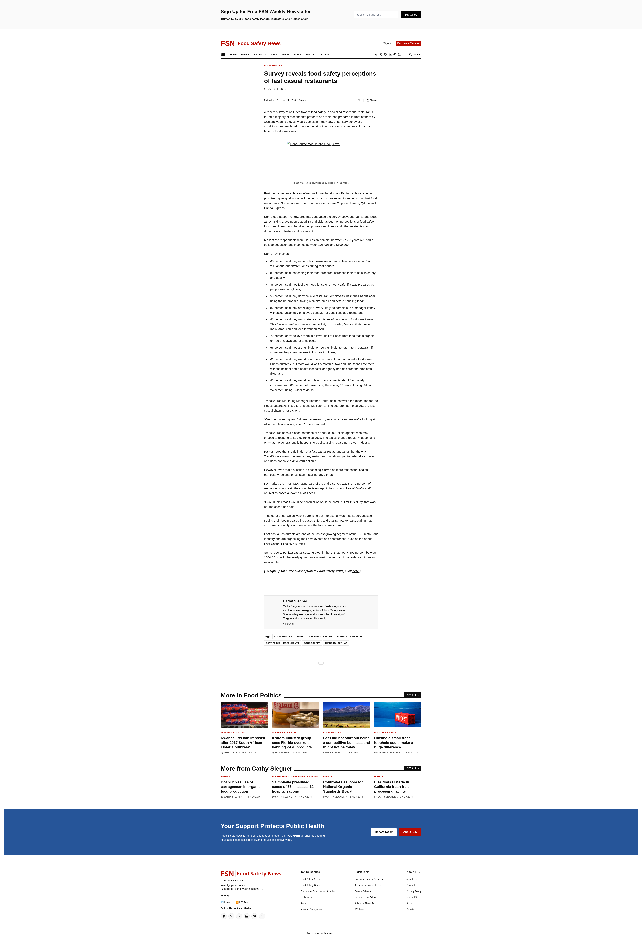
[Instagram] (385, 54)
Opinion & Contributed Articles (318, 891)
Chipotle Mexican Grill (314, 405)
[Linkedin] (390, 54)
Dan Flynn (282, 752)
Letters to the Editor (365, 897)
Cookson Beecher (388, 752)
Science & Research (349, 636)
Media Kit (411, 897)
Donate (410, 909)
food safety (312, 643)
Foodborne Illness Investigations (295, 776)
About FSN (410, 832)
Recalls (304, 903)
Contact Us (412, 885)
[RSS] (399, 54)
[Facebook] (376, 54)
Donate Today (384, 832)
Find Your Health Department (370, 879)
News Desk (230, 752)
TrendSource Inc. (336, 643)
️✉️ (225, 902)
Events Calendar (363, 891)
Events (225, 776)
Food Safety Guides (311, 885)
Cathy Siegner (276, 89)
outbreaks (306, 897)
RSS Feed (359, 909)
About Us (411, 879)
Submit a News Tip (365, 903)
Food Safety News (325, 933)
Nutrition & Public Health (314, 636)
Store (409, 903)
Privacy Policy (413, 891)
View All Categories (311, 909)
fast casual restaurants (282, 643)
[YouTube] (394, 54)
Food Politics (273, 65)
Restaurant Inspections (367, 885)
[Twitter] (380, 54)
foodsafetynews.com (232, 880)
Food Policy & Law (233, 732)
